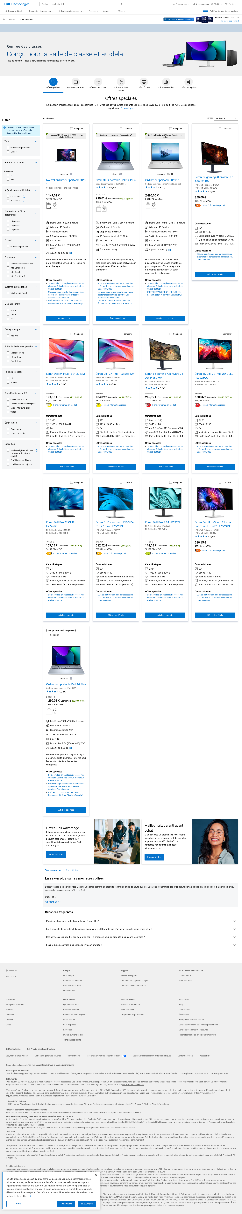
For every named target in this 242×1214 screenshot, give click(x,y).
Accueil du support (129, 975)
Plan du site (11, 976)
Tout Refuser (66, 1204)
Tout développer (53, 870)
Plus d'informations (160, 1104)
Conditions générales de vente (48, 1056)
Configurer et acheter (66, 318)
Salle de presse (69, 1025)
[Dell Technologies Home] (17, 4)
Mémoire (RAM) (12, 304)
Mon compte (68, 975)
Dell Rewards (184, 1010)
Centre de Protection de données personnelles (198, 1025)
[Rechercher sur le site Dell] (123, 4)
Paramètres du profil (72, 985)
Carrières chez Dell (71, 1010)
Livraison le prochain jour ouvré (151, 1172)
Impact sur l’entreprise (73, 1035)
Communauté (185, 975)
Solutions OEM (127, 1010)
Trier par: (209, 118)
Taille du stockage (13, 372)
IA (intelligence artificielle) (17, 190)
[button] (181, 4)
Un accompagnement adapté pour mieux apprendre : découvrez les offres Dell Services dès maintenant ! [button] (66, 295)
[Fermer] (96, 1175)
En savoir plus (127, 108)
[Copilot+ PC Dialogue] (24, 197)
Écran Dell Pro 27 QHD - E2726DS (60, 524)
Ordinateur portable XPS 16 (162, 180)
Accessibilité (205, 1056)
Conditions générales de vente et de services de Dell (153, 1177)
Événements (184, 1015)
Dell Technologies (13, 1049)
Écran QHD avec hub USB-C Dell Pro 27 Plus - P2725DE (115, 524)
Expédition (9, 444)
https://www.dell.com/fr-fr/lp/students (211, 1073)
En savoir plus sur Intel (230, 21)
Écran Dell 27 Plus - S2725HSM (115, 373)
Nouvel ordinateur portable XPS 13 (66, 182)
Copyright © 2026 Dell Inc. (17, 1056)
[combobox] (82, 4)
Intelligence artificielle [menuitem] (13, 11)
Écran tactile (10, 422)
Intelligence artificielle (15, 1004)
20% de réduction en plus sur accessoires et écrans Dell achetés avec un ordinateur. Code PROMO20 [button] (66, 286)
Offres (8, 1025)
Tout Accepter (87, 1204)
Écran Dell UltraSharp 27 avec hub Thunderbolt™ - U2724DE (213, 524)
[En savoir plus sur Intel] (205, 18)
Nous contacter (185, 980)
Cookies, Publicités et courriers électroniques (152, 1056)
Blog (181, 1004)
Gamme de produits (14, 162)
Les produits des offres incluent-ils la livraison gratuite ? (74, 945)
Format (8, 240)
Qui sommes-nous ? (71, 1004)
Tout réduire (72, 870)
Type (6, 141)
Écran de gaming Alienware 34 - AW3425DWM (165, 375)
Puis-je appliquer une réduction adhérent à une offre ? (72, 921)
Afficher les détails (215, 274)
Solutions (10, 1015)
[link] (201, 4)
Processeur (9, 257)
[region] (121, 28)
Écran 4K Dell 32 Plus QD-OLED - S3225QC (214, 375)
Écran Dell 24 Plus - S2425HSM (65, 373)
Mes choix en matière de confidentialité (104, 1056)
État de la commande (72, 980)
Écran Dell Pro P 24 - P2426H (163, 522)
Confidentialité (74, 1056)
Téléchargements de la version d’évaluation (197, 1035)
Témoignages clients (72, 1040)
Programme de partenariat (132, 1015)
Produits (9, 1010)
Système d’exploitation (15, 287)
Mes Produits (69, 991)
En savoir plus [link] (56, 854)
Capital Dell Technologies (74, 1015)
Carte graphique (12, 329)
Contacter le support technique (134, 980)
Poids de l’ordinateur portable (18, 346)
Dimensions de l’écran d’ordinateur (15, 213)
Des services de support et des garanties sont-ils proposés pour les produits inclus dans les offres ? (95, 937)
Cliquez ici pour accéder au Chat (40, 1151)
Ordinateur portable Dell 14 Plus (116, 180)
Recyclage (67, 1030)
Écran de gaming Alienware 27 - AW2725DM (214, 179)
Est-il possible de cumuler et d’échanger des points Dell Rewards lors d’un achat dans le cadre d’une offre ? (99, 929)
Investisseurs (69, 1020)
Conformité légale (185, 1056)
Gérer (18, 1204)
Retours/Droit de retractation (133, 985)
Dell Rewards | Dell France (133, 1084)
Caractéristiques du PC (15, 393)
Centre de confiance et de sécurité (193, 1030)
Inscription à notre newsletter (191, 1020)
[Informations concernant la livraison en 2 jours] (37, 450)
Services (9, 1020)
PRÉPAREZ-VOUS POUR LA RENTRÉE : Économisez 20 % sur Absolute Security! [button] (65, 302)
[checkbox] (18, 147)
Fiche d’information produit (213, 205)
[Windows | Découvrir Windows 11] (178, 19)
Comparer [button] (78, 128)
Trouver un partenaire (130, 1004)
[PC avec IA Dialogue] (23, 201)
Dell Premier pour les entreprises (224, 11)
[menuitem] (40, 11)
